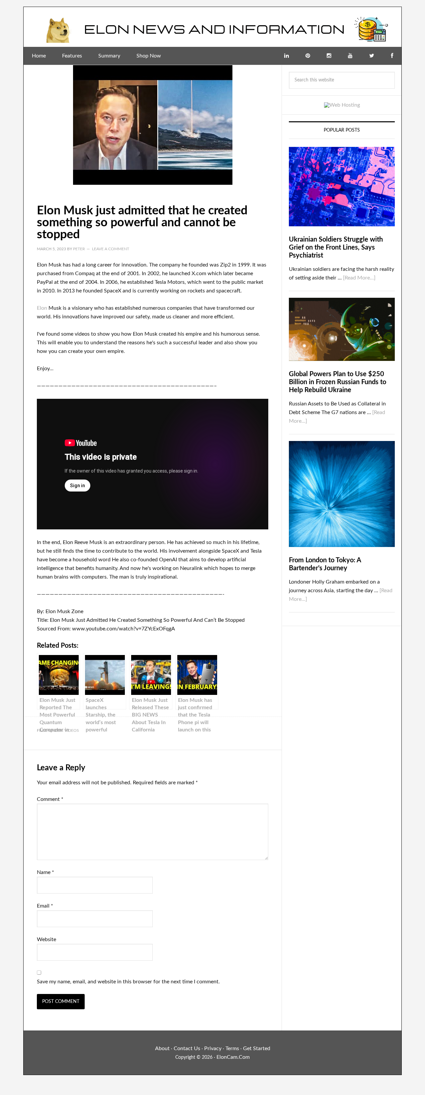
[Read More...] (359, 277)
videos (71, 730)
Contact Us (187, 1048)
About (162, 1048)
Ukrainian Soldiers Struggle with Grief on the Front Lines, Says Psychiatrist (336, 247)
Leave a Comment (110, 249)
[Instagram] (329, 56)
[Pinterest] (307, 56)
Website (46, 939)
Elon (42, 308)
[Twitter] (371, 56)
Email (45, 906)
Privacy (212, 1048)
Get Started (256, 1048)
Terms (232, 1048)
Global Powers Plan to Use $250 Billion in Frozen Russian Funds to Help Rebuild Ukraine (337, 382)
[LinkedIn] (286, 56)
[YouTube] (350, 56)
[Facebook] (391, 56)
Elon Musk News (212, 27)
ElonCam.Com (233, 1057)
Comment (50, 799)
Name (45, 872)
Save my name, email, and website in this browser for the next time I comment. (128, 981)
